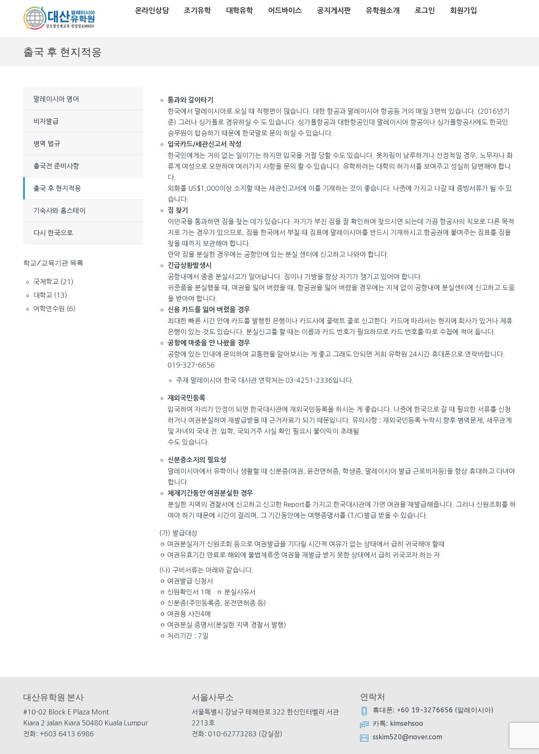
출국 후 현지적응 (57, 188)
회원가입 (463, 10)
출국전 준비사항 (56, 166)
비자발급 (46, 121)
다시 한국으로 (53, 232)
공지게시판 (334, 10)
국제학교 (46, 281)
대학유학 (239, 10)
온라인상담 (152, 10)
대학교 (42, 295)
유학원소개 (383, 10)
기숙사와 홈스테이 (59, 210)
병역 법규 (46, 143)
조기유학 (197, 10)
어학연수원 (49, 308)
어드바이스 (285, 10)
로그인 (425, 10)
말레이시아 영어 (56, 99)
